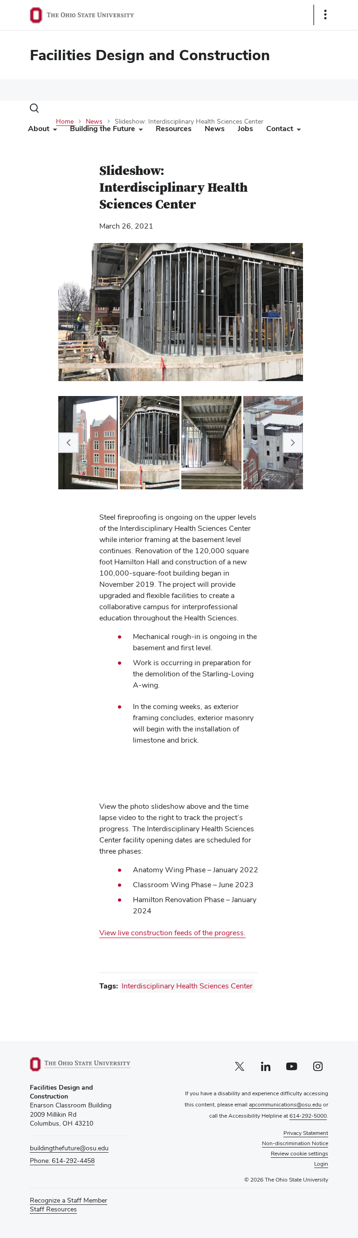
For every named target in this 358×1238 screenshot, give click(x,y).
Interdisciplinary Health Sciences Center (187, 986)
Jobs (245, 128)
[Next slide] (292, 442)
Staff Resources (53, 1209)
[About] (53, 131)
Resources (174, 128)
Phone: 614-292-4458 (62, 1160)
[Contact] (297, 131)
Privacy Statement (305, 1133)
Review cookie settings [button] (299, 1153)
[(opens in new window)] (80, 1064)
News (215, 128)
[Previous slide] (68, 442)
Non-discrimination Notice (295, 1143)
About (38, 128)
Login (321, 1164)
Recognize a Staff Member (68, 1200)
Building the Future (102, 128)
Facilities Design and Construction (150, 54)
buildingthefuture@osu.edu (69, 1148)
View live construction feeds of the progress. (172, 933)
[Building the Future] (139, 131)
